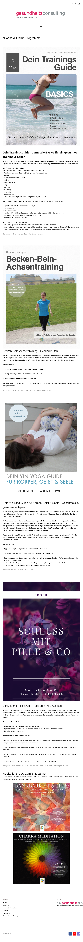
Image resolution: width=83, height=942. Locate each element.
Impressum (6, 913)
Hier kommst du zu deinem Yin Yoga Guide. (18, 570)
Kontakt (5, 910)
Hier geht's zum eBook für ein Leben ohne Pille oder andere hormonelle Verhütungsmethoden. (35, 766)
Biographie (6, 905)
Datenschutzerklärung (10, 916)
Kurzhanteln (8, 213)
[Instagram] (78, 4)
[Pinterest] (75, 4)
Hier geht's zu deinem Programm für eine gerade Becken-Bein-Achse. (27, 390)
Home (5, 902)
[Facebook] (72, 4)
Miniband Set (11, 210)
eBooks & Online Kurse (10, 908)
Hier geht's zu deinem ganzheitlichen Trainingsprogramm (23, 234)
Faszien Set (10, 208)
